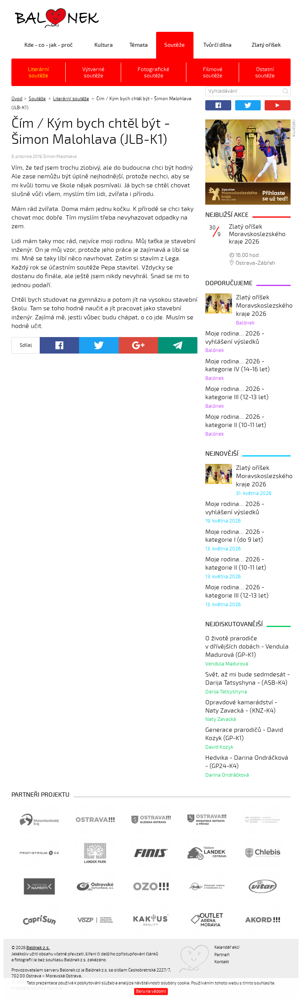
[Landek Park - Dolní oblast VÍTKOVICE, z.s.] (95, 853)
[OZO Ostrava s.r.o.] (151, 886)
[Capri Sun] (39, 920)
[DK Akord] (263, 920)
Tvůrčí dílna (217, 45)
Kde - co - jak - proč (48, 45)
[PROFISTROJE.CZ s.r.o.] (39, 853)
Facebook (218, 105)
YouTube (278, 105)
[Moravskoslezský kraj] (39, 819)
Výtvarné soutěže (93, 72)
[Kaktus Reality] (151, 920)
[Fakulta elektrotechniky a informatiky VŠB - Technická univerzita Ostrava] (263, 819)
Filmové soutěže (212, 72)
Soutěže (174, 45)
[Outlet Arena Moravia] (207, 920)
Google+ (138, 345)
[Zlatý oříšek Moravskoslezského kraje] (248, 162)
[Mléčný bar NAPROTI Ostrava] (39, 886)
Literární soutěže (38, 72)
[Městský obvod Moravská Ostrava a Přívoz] (207, 819)
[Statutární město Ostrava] (95, 819)
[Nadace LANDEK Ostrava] (207, 853)
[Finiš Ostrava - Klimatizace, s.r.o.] (151, 853)
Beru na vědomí (151, 991)
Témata (138, 45)
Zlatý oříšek (266, 45)
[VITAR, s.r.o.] (263, 886)
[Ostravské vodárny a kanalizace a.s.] (207, 886)
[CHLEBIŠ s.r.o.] (263, 853)
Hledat (285, 91)
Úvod (16, 98)
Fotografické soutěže (153, 72)
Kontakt (221, 961)
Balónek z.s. (32, 17)
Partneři (222, 954)
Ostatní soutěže (264, 72)
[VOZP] (95, 920)
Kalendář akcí (226, 947)
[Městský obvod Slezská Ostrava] (151, 819)
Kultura (103, 45)
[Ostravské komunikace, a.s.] (95, 886)
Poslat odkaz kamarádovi (177, 345)
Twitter (248, 105)
